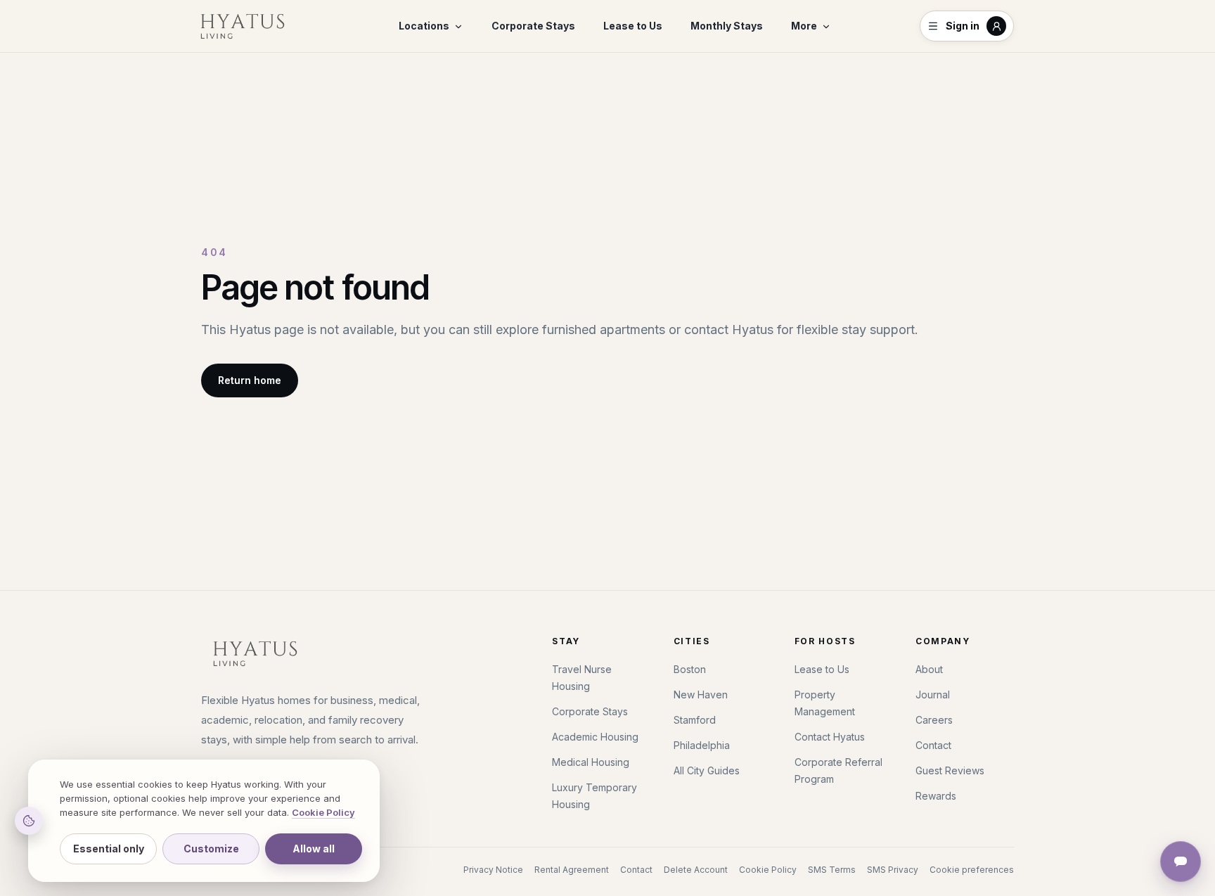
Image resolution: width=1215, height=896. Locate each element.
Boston (690, 669)
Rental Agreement (571, 869)
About (929, 669)
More (804, 26)
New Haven (701, 694)
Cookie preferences (972, 869)
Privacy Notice (493, 869)
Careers (934, 720)
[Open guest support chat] (1180, 861)
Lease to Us (632, 26)
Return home (249, 380)
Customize (211, 849)
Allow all (313, 849)
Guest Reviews (949, 770)
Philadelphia (702, 745)
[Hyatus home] (242, 26)
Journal (932, 694)
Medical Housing (590, 762)
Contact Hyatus (830, 737)
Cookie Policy (768, 869)
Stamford (695, 720)
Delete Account (696, 869)
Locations (424, 26)
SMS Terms (832, 869)
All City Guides (707, 770)
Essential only (108, 849)
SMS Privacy (892, 869)
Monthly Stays (726, 26)
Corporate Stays (533, 26)
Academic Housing (595, 737)
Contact (933, 745)
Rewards (935, 796)
